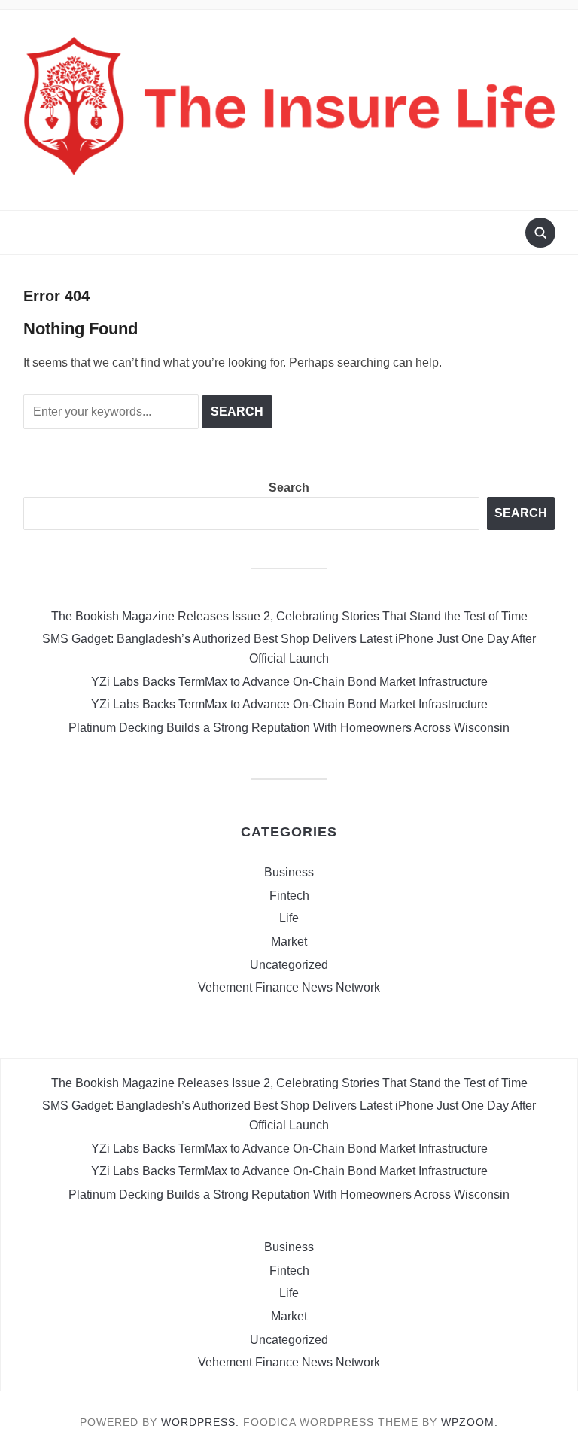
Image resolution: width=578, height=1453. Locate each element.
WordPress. (200, 1422)
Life (289, 918)
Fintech (289, 895)
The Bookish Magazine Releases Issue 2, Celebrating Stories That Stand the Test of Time (289, 616)
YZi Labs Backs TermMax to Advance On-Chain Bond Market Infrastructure (289, 681)
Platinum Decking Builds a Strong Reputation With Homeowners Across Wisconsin (289, 727)
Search (289, 487)
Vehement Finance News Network (289, 987)
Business (289, 872)
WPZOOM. (469, 1422)
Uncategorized (289, 964)
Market (289, 941)
